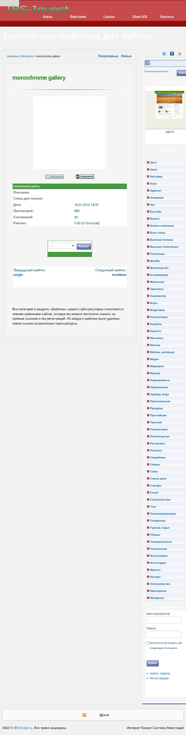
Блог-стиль (157, 232)
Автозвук (156, 176)
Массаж (155, 345)
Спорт (154, 492)
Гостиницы (157, 253)
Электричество (160, 583)
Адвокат (155, 190)
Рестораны (157, 443)
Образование (159, 387)
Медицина (157, 366)
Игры (153, 303)
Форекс (48, 16)
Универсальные (161, 541)
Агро (153, 183)
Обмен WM (139, 16)
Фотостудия (158, 562)
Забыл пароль (160, 673)
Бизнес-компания (162, 225)
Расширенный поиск (156, 71)
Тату (153, 506)
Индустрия (157, 310)
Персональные (160, 401)
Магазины (156, 338)
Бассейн (155, 211)
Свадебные (157, 457)
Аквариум (156, 197)
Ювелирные (158, 590)
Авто (153, 162)
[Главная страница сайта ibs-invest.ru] (37, 9)
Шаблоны (13, 56)
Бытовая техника (161, 239)
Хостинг (155, 576)
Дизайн (155, 260)
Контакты (167, 16)
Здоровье (156, 288)
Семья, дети (158, 478)
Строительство (160, 499)
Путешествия (158, 429)
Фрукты (155, 569)
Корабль (156, 324)
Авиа (153, 169)
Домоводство (159, 267)
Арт (152, 204)
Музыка (155, 373)
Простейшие (158, 415)
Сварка (155, 464)
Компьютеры (159, 317)
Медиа (154, 359)
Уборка (155, 534)
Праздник (156, 408)
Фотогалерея (158, 555)
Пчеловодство (160, 436)
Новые (126, 56)
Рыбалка (156, 450)
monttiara (119, 274)
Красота (155, 331)
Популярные (108, 56)
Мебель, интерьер (162, 352)
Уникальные (158, 548)
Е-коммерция (159, 274)
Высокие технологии (164, 246)
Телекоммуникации (163, 513)
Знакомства (158, 295)
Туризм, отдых (160, 527)
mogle (18, 274)
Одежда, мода (159, 394)
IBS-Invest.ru (23, 727)
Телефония (157, 520)
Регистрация (159, 678)
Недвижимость (160, 380)
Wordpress (27, 56)
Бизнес (155, 218)
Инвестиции (78, 16)
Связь (154, 471)
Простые (156, 422)
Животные (157, 281)
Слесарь (156, 485)
